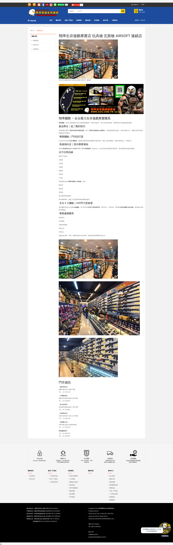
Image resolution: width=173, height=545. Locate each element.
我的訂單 (112, 479)
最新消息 (40, 30)
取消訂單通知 (73, 476)
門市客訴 (72, 497)
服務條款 (112, 500)
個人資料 (112, 476)
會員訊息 (112, 488)
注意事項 (36, 49)
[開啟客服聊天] (165, 528)
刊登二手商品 (53, 479)
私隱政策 (112, 497)
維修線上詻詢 (73, 482)
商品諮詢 (72, 485)
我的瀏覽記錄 (113, 485)
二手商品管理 (53, 482)
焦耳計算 (32, 479)
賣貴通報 (72, 491)
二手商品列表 (53, 476)
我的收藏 (112, 482)
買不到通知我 (73, 488)
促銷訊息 (36, 40)
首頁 (33, 30)
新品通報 (72, 494)
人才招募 (72, 479)
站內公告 (36, 45)
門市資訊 (32, 476)
